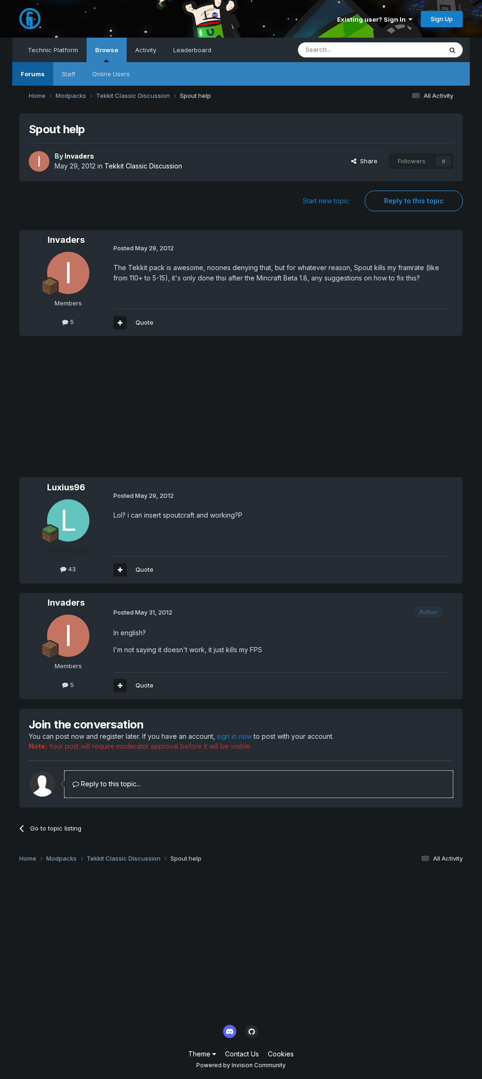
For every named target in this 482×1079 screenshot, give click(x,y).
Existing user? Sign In (373, 19)
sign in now (234, 736)
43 (71, 569)
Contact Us (242, 1054)
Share (367, 161)
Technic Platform (53, 50)
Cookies (281, 1054)
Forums (33, 74)
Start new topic (326, 201)
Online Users (111, 74)
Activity (145, 50)
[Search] (452, 49)
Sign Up (442, 19)
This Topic (414, 49)
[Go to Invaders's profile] (39, 161)
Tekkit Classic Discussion (143, 166)
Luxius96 (66, 487)
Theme (200, 1054)
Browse (106, 50)
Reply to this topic (413, 201)
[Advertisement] (129, 411)
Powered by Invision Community (241, 1065)
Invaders (79, 156)
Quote (144, 322)
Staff (68, 74)
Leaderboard (192, 50)
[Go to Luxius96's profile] (68, 520)
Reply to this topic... (110, 784)
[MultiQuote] (120, 322)
